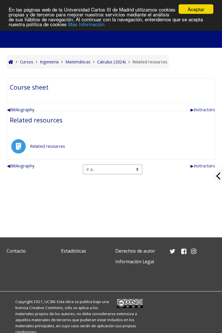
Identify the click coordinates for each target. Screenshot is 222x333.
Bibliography (20, 109)
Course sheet (29, 87)
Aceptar (196, 9)
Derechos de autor (135, 251)
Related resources (36, 120)
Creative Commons (46, 307)
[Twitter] (12, 275)
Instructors (202, 109)
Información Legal (134, 261)
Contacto (16, 251)
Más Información (86, 24)
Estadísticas (73, 251)
